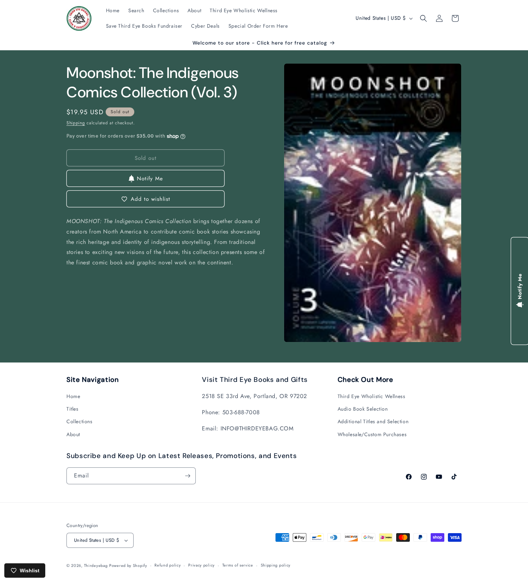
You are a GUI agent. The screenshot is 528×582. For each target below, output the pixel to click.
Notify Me (150, 179)
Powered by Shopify (128, 565)
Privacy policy (201, 565)
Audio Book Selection (363, 408)
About (73, 434)
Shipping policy (276, 565)
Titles (72, 408)
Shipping (75, 123)
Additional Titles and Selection (373, 421)
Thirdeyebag (96, 565)
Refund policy (167, 565)
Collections (79, 421)
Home (73, 396)
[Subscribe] (187, 475)
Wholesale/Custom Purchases (372, 434)
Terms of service (237, 565)
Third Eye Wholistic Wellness (372, 396)
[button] (423, 18)
